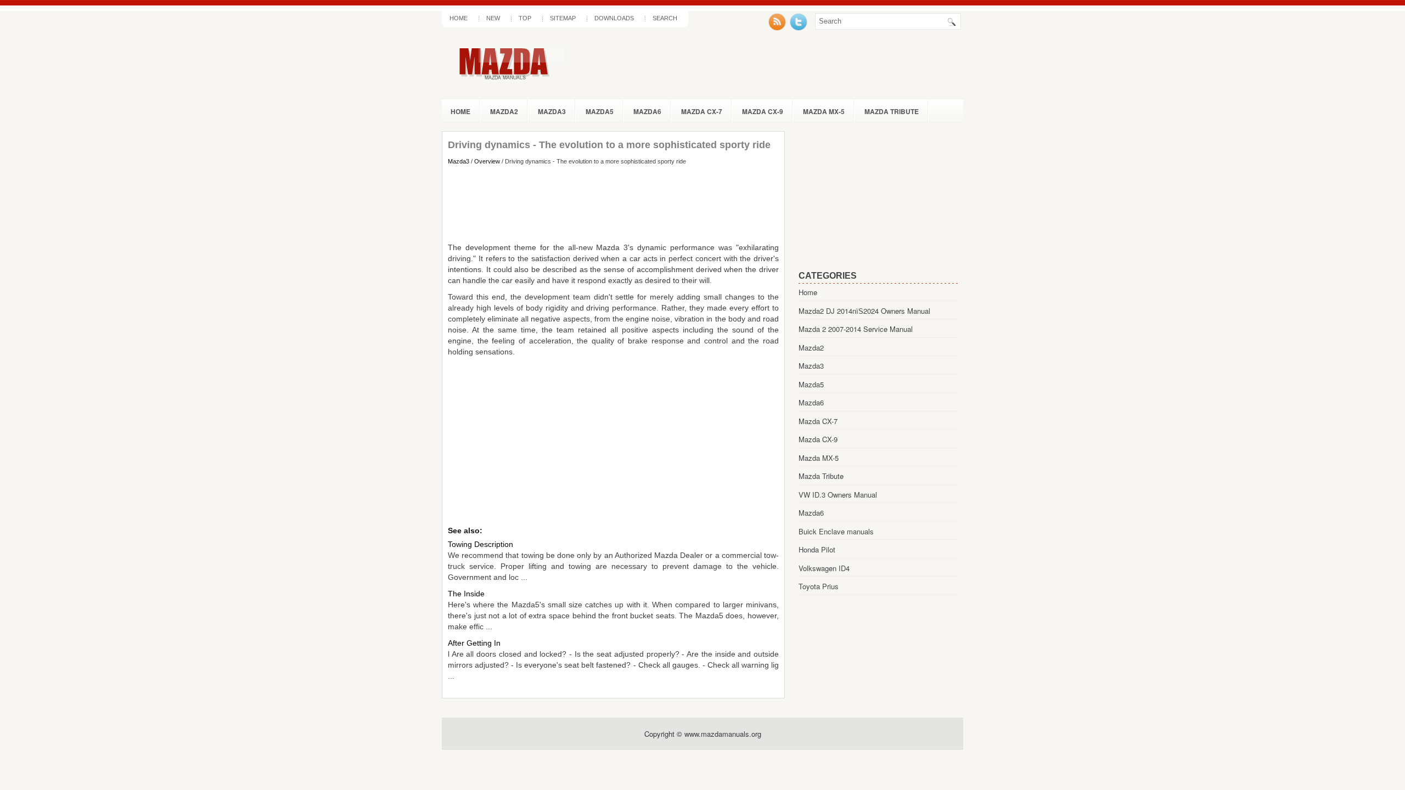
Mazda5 (600, 111)
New (493, 18)
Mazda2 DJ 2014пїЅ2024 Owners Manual (864, 311)
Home (458, 18)
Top (525, 18)
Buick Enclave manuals (836, 531)
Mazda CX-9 (762, 111)
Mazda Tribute (891, 111)
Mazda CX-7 (701, 111)
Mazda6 (647, 111)
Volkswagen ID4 (824, 568)
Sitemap (563, 18)
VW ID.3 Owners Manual (838, 494)
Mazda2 (504, 111)
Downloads (614, 18)
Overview (487, 161)
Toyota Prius (819, 586)
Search (665, 18)
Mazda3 (552, 111)
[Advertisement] (613, 203)
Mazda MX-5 (824, 111)
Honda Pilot (817, 549)
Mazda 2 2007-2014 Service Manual (856, 329)
